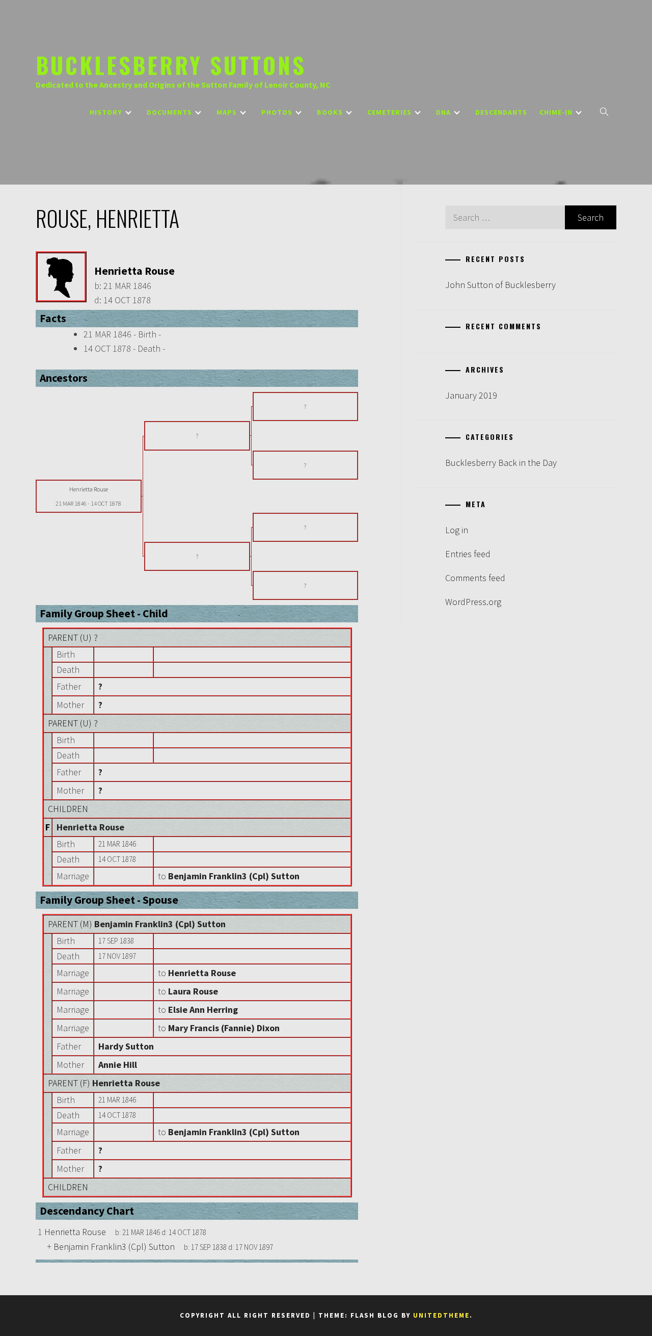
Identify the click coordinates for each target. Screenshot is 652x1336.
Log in (456, 530)
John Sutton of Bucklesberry (500, 285)
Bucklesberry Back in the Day (501, 462)
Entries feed (468, 554)
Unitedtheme (441, 1315)
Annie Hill (117, 1064)
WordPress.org (473, 602)
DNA (443, 112)
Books (330, 112)
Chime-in (556, 112)
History (106, 112)
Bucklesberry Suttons (171, 64)
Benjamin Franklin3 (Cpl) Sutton (160, 924)
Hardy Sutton (126, 1046)
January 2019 (471, 395)
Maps (226, 112)
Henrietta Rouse (90, 827)
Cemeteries (389, 112)
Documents (169, 112)
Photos (276, 112)
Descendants (501, 112)
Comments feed (475, 578)
